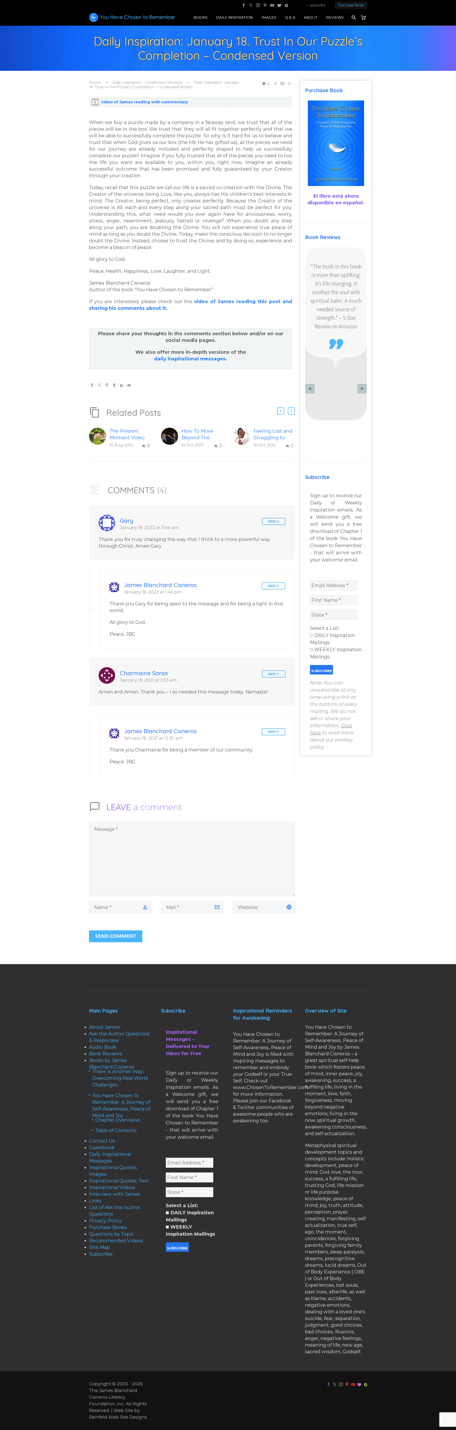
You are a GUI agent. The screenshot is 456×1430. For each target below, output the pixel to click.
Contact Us (102, 1141)
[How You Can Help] (279, 5)
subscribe (317, 5)
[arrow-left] (310, 389)
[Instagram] (257, 5)
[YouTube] (272, 5)
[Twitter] (250, 5)
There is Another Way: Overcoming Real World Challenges (120, 1078)
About (311, 17)
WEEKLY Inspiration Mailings (336, 653)
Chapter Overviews (117, 1120)
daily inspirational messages (190, 359)
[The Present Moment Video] (99, 438)
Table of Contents (116, 1130)
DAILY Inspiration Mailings (332, 638)
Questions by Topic (111, 1234)
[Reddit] (129, 385)
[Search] (353, 17)
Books (201, 17)
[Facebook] (243, 5)
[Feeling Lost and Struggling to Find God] (243, 438)
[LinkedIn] (122, 385)
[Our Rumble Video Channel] (286, 5)
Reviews (335, 17)
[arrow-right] (362, 389)
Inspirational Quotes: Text (119, 1181)
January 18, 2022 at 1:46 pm (153, 591)
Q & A (290, 17)
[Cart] (365, 17)
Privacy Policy (105, 1221)
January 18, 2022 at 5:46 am (149, 527)
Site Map (99, 1247)
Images (268, 17)
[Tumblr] (114, 385)
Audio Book (102, 1047)
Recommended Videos (116, 1240)
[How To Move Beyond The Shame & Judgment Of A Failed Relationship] (171, 438)
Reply (273, 521)
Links (95, 1201)
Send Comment (115, 936)
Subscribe (101, 1254)
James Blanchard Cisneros (160, 584)
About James (104, 1027)
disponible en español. (336, 203)
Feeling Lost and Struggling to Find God (272, 437)
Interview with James (114, 1194)
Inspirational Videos (112, 1187)
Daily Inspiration (234, 17)
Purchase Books (108, 1227)
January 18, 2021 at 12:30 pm (153, 738)
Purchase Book (351, 5)
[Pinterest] (265, 5)
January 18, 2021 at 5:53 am (148, 680)
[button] (280, 411)
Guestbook (102, 1147)
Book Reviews (105, 1054)
